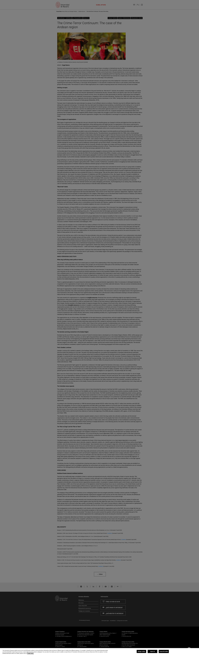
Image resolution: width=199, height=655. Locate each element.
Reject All (152, 651)
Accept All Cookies (164, 651)
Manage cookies (141, 651)
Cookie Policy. (30, 653)
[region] (99, 651)
